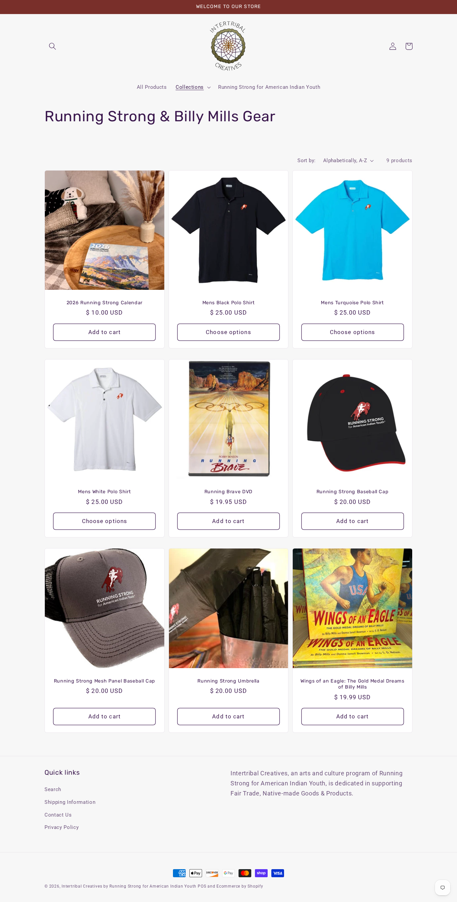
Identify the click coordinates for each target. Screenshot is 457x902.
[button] (52, 46)
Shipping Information (69, 802)
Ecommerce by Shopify (239, 886)
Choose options (228, 332)
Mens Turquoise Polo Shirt (352, 303)
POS (202, 886)
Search (52, 789)
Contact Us (58, 815)
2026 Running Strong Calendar (105, 303)
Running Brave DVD (228, 492)
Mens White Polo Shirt (104, 492)
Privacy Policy (61, 827)
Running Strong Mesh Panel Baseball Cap (104, 681)
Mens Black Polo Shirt (228, 303)
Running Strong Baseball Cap (352, 492)
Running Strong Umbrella (228, 681)
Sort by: (306, 160)
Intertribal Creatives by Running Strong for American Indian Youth (129, 886)
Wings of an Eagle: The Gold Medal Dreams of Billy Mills (352, 684)
